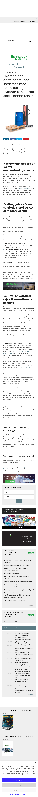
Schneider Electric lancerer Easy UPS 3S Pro (16, 565)
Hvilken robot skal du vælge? (12, 573)
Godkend (19, 780)
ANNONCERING (24, 21)
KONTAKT (16, 21)
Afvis (19, 785)
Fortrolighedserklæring (21, 794)
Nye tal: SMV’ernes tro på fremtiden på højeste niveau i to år (24, 654)
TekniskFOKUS (19, 31)
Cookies (12, 794)
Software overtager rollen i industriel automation (18, 581)
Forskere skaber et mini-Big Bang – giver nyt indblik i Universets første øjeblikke (22, 669)
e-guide (29, 435)
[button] (35, 763)
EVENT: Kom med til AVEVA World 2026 (15, 600)
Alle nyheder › (30, 694)
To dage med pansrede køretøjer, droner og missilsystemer (21, 682)
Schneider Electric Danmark (19, 65)
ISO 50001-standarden (25, 367)
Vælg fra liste (19, 790)
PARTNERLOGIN (33, 21)
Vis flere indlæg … (29, 605)
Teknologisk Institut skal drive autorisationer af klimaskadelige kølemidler (24, 648)
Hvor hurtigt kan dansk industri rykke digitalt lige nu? (19, 590)
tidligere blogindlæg (24, 188)
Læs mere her (27, 541)
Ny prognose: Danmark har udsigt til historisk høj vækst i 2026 (23, 675)
